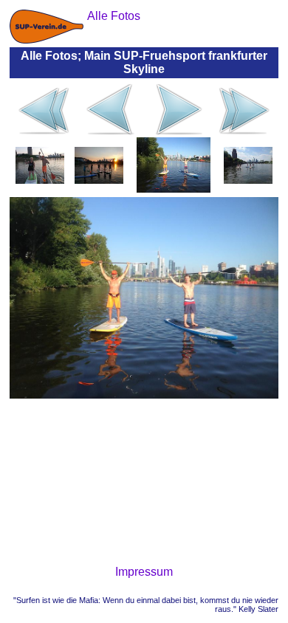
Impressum (144, 571)
